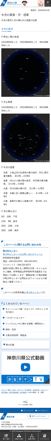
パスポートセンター (15, 318)
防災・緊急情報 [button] (41, 4)
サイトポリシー (43, 410)
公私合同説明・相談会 (16, 335)
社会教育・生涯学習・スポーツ (36, 390)
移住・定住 (11, 329)
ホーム (3, 390)
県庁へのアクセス (39, 416)
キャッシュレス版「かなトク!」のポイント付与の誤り (27, 310)
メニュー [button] (47, 5)
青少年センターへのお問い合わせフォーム (23, 254)
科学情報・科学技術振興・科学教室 (13, 392)
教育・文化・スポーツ (15, 390)
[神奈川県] (7, 416)
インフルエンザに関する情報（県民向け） (25, 324)
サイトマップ (28, 410)
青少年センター (10, 251)
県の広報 (10, 345)
